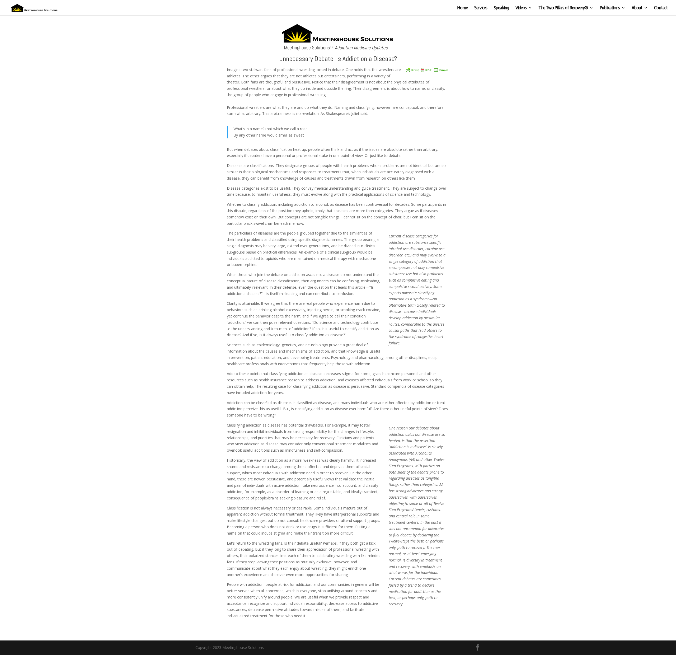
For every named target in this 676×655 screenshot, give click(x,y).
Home (462, 8)
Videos (521, 8)
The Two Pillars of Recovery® (563, 8)
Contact (661, 8)
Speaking (501, 8)
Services (480, 8)
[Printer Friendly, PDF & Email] (426, 69)
